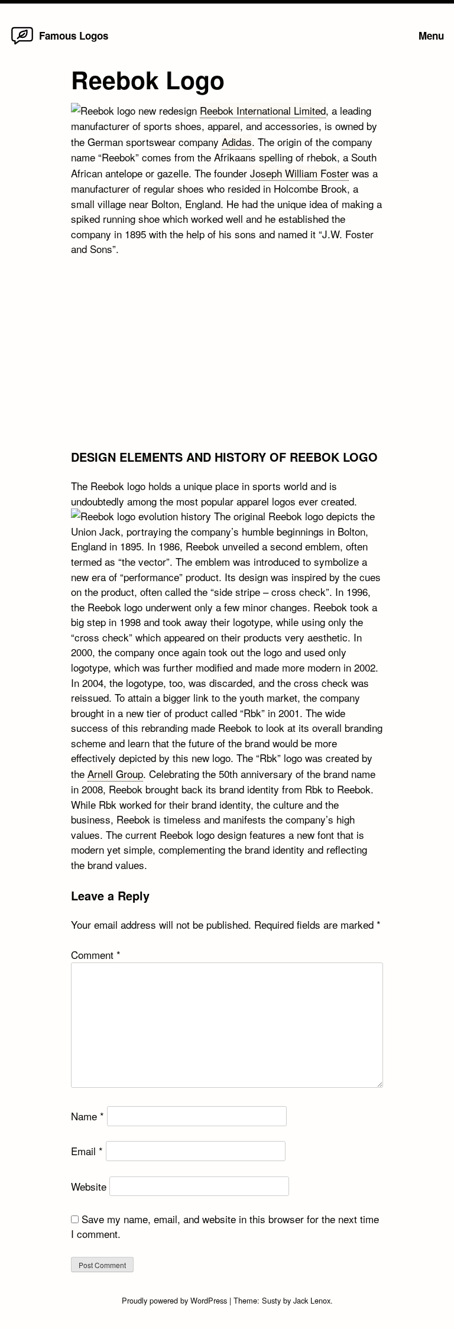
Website (88, 1186)
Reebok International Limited (263, 110)
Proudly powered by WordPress (175, 1300)
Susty (271, 1300)
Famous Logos (73, 35)
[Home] (22, 43)
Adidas (237, 141)
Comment (96, 954)
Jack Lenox (311, 1300)
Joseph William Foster (299, 173)
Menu (431, 35)
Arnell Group (115, 773)
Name (87, 1115)
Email (87, 1150)
